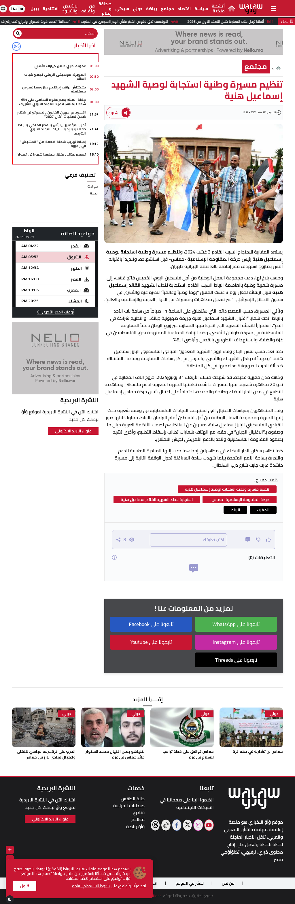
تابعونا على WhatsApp (236, 624)
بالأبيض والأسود (69, 8)
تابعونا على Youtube (151, 642)
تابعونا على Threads (236, 660)
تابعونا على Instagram (236, 642)
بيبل (35, 8)
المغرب (263, 510)
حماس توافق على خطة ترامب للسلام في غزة (188, 754)
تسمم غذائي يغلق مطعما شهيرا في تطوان (51, 154)
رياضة (151, 8)
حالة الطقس (133, 798)
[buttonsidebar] (273, 8)
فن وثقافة (88, 8)
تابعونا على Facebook (151, 624)
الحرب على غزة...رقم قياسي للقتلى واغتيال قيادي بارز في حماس (46, 754)
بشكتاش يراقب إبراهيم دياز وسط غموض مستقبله (54, 89)
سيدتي (122, 8)
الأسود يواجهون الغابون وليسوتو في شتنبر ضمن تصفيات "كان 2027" (51, 114)
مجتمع (167, 8)
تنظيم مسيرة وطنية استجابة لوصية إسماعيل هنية (227, 489)
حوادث (92, 186)
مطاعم (138, 819)
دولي (137, 8)
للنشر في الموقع (189, 883)
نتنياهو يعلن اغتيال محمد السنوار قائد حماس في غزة (115, 754)
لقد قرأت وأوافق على (109, 886)
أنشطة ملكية (218, 8)
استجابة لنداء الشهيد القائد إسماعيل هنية (157, 499)
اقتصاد (184, 8)
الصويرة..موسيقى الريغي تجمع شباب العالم (55, 76)
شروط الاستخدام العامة (91, 886)
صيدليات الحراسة (129, 805)
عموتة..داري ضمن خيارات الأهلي (60, 66)
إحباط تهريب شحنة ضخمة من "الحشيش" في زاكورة (53, 143)
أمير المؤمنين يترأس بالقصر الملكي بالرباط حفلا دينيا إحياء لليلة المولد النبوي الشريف (52, 129)
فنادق (139, 812)
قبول (24, 886)
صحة (94, 193)
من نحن (228, 883)
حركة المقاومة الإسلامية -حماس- (239, 499)
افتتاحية (50, 8)
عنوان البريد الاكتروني (73, 431)
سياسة (201, 8)
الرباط (235, 510)
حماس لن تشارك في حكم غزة (257, 751)
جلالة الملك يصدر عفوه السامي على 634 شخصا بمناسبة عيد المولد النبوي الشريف (52, 101)
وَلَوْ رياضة (135, 826)
